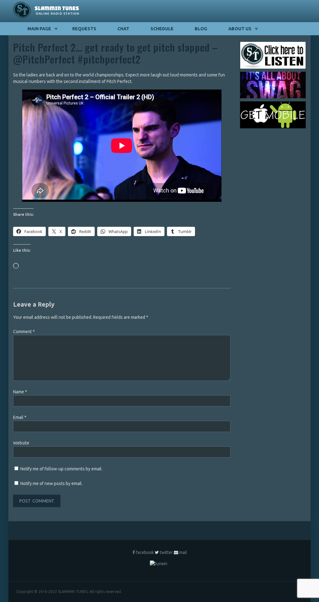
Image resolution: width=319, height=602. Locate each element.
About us (239, 28)
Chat (123, 28)
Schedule (162, 28)
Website (21, 442)
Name (20, 391)
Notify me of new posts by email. (51, 483)
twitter (166, 552)
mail (183, 552)
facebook (145, 552)
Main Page (39, 28)
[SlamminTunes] (46, 11)
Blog (201, 28)
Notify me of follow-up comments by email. (61, 468)
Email (19, 417)
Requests (84, 28)
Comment (24, 331)
